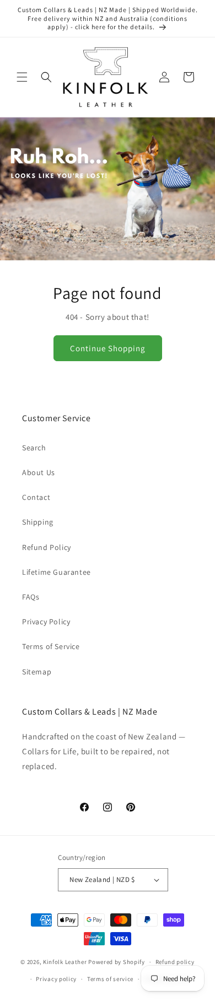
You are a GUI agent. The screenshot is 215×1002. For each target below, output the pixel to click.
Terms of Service (51, 646)
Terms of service (110, 979)
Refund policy (175, 962)
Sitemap (36, 672)
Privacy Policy (46, 622)
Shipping (37, 522)
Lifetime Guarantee (56, 572)
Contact (36, 497)
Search (34, 448)
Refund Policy (46, 547)
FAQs (30, 597)
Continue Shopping (108, 348)
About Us (38, 472)
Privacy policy (56, 979)
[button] (22, 77)
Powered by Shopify (116, 962)
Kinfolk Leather (65, 962)
